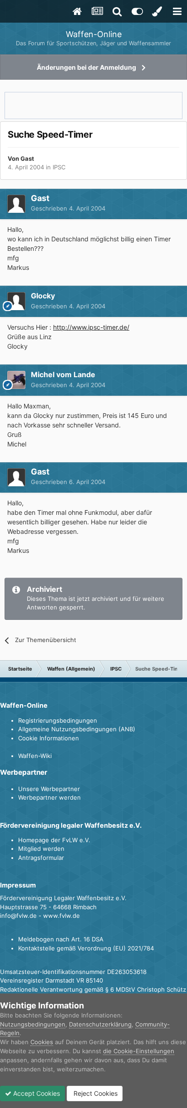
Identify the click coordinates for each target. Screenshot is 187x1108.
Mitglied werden (41, 848)
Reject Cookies (95, 1093)
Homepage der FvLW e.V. (54, 840)
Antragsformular (41, 857)
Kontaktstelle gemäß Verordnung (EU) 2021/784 (86, 948)
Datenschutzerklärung (100, 1024)
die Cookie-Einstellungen (138, 1051)
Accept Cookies (35, 1093)
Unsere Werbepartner (49, 788)
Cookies (41, 1042)
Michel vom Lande (63, 374)
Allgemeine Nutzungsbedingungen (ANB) (76, 729)
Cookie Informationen (48, 738)
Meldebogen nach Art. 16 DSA (60, 939)
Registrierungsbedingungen (57, 720)
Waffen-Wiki (35, 755)
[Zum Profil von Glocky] (16, 301)
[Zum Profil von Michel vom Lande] (16, 380)
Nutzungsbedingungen (32, 1024)
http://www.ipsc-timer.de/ (91, 327)
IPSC (59, 167)
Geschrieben (68, 208)
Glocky (43, 295)
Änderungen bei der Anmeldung (86, 67)
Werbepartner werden (49, 797)
